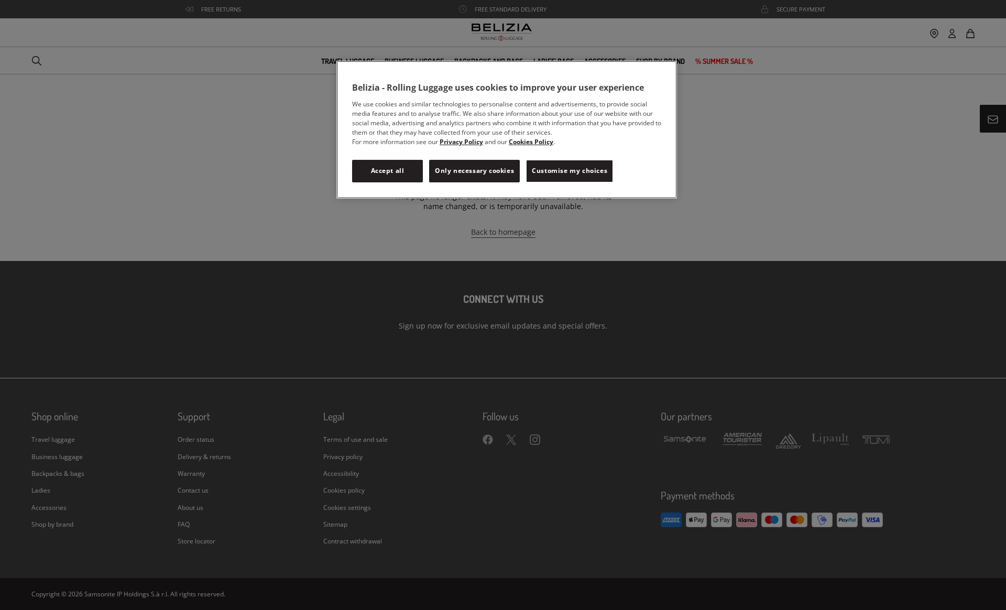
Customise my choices (569, 170)
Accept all (387, 170)
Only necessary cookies (474, 170)
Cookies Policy (531, 141)
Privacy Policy (461, 141)
